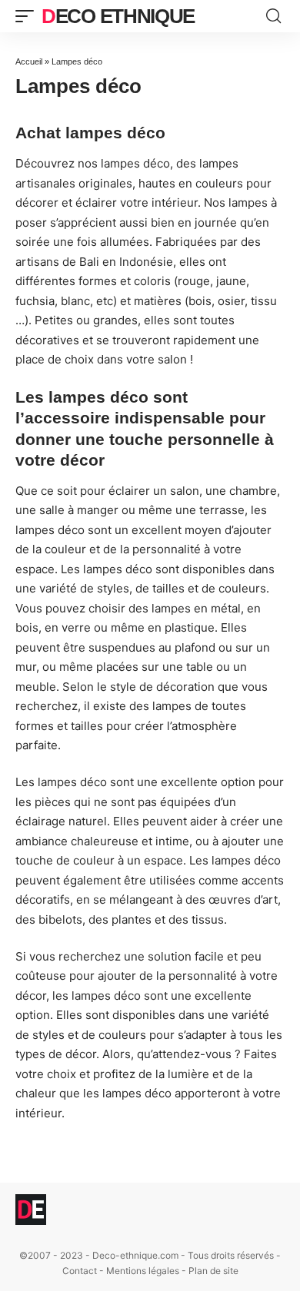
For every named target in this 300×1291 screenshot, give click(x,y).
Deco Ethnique (118, 16)
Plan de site (213, 1270)
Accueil (28, 61)
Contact (79, 1270)
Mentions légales (142, 1270)
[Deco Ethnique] (30, 1209)
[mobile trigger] (28, 16)
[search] (273, 16)
